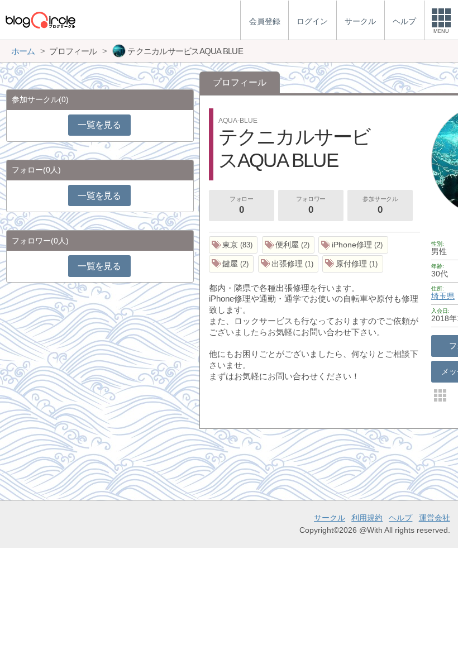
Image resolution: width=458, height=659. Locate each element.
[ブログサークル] (40, 20)
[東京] (233, 245)
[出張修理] (288, 264)
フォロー (241, 205)
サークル (329, 517)
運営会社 (434, 517)
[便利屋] (288, 245)
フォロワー (311, 205)
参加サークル (380, 205)
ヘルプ (400, 517)
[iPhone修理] (353, 245)
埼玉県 (443, 296)
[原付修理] (353, 264)
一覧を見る (99, 125)
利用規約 (367, 517)
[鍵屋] (231, 264)
